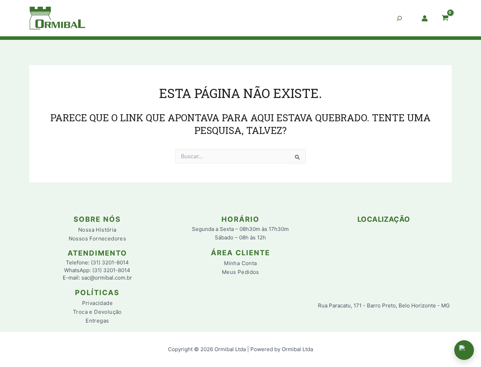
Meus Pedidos (240, 272)
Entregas (97, 320)
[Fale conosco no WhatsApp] (464, 350)
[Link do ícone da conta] (424, 18)
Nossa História (97, 229)
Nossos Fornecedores (97, 238)
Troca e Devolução (97, 311)
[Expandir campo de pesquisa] (399, 18)
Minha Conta (240, 263)
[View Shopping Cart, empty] (445, 18)
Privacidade (97, 303)
